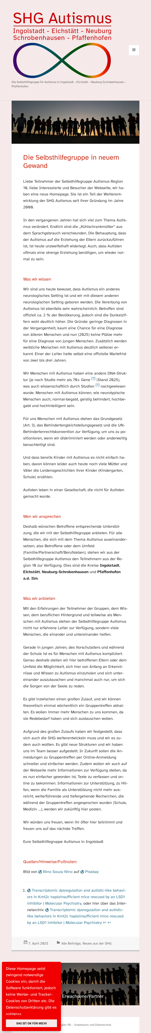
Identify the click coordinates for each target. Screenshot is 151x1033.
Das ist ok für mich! (31, 1023)
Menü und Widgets (134, 55)
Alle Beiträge (71, 943)
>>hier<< (13, 1014)
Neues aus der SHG (97, 943)
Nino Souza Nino (58, 872)
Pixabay (92, 872)
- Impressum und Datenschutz (91, 1025)
